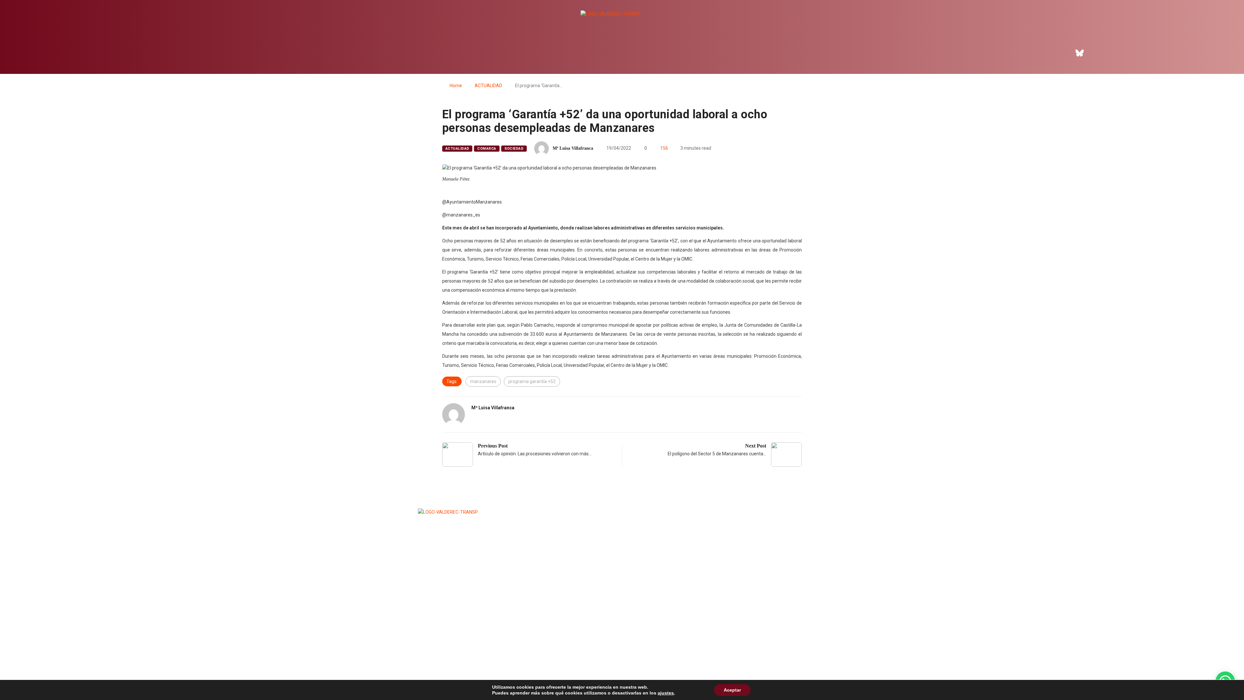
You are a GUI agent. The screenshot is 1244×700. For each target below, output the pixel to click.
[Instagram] (1097, 53)
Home (456, 85)
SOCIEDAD (514, 148)
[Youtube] (1115, 53)
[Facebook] (1062, 53)
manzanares (483, 381)
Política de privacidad (620, 614)
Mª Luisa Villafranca (573, 148)
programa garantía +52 (532, 381)
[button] (1088, 33)
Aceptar (732, 690)
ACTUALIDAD (488, 85)
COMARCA (486, 148)
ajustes (666, 692)
